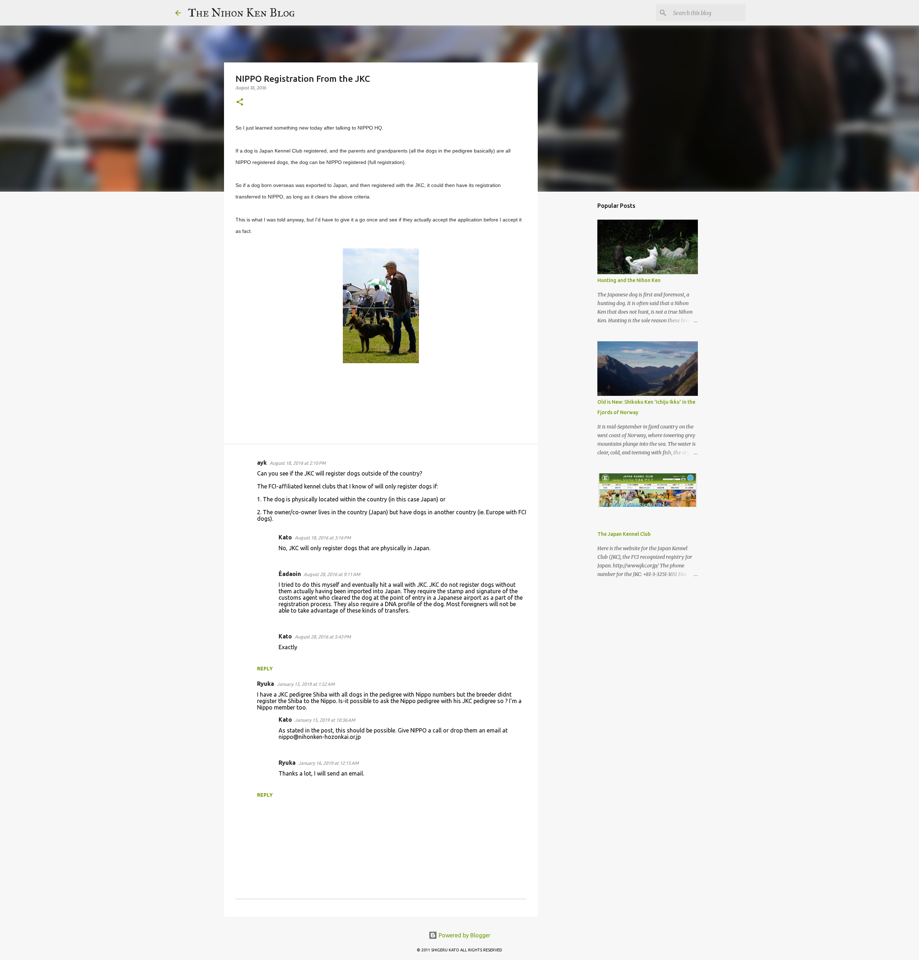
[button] (239, 102)
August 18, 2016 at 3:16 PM (323, 537)
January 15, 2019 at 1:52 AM (306, 684)
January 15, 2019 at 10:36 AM (325, 719)
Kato (285, 537)
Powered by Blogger (463, 935)
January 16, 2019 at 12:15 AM (328, 762)
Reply (265, 668)
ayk (262, 462)
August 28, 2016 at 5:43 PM (323, 636)
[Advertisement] (574, 310)
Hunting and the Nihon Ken (629, 280)
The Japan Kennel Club (623, 534)
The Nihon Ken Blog (241, 13)
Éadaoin (290, 574)
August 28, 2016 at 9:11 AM (332, 574)
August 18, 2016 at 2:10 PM (298, 462)
